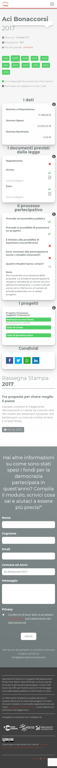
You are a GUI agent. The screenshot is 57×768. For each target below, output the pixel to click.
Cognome (9, 533)
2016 (5, 58)
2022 (15, 65)
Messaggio (10, 580)
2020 (44, 58)
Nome (6, 517)
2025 (46, 65)
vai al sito (28, 47)
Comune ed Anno (15, 564)
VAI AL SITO (14, 429)
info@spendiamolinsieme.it (22, 707)
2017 (15, 58)
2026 (6, 72)
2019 (34, 58)
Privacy (7, 609)
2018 (24, 58)
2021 (5, 65)
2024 (36, 65)
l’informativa (16, 618)
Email (6, 549)
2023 (25, 65)
